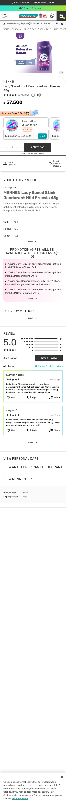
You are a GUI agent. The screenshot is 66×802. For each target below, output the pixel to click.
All (4, 366)
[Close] (62, 777)
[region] (33, 787)
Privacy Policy (20, 798)
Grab (42, 135)
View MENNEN (15, 479)
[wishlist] (33, 95)
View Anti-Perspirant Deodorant (32, 467)
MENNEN (9, 81)
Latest (11, 366)
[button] (61, 16)
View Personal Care (21, 458)
